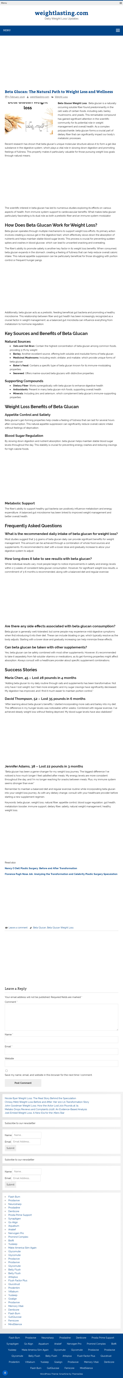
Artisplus (13, 1277)
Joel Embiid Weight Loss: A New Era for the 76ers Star (34, 1112)
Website (9, 1058)
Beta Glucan (39, 927)
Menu (4, 3)
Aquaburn (13, 1225)
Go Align (13, 1222)
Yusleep (12, 1244)
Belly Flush (14, 1269)
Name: (8, 1135)
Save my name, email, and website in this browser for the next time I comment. (48, 1075)
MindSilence (15, 1324)
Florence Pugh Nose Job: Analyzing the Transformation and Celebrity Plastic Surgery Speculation (61, 874)
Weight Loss (61, 97)
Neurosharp (14, 1204)
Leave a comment (18, 927)
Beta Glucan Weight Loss (60, 927)
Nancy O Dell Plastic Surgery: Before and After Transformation (41, 868)
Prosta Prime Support (20, 1215)
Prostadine (14, 1207)
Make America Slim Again (22, 1247)
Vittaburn (13, 1291)
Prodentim (14, 1287)
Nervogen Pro (16, 1233)
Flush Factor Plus (17, 1280)
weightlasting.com (61, 12)
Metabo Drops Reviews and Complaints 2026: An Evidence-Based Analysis (46, 1109)
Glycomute (14, 1251)
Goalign (12, 1298)
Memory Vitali (15, 1306)
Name (9, 1034)
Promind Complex (18, 1236)
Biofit (11, 1240)
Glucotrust (14, 1284)
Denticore (13, 1211)
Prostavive (14, 1200)
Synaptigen (14, 1218)
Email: (8, 1141)
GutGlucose (14, 1317)
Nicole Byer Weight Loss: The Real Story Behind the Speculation (40, 1098)
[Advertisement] (61, 64)
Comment (11, 1002)
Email (8, 1046)
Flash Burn (14, 1196)
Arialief (12, 1229)
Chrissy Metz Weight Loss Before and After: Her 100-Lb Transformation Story (47, 1102)
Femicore (13, 1320)
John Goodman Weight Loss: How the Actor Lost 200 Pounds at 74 (41, 1105)
